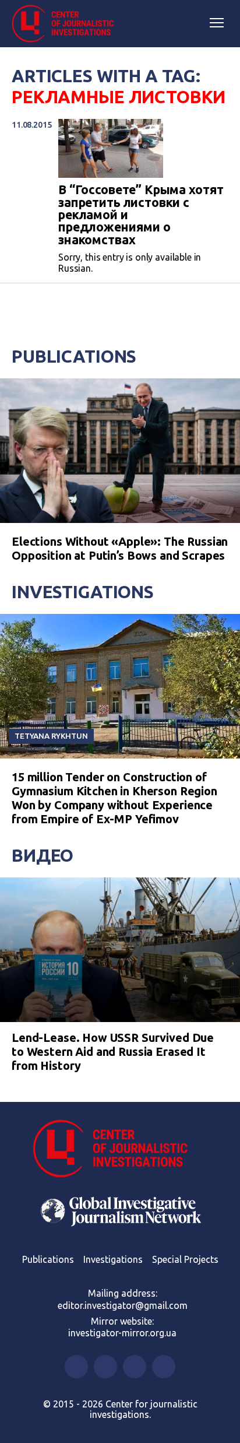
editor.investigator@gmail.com (123, 1305)
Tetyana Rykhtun (51, 735)
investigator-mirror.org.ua (122, 1333)
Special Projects (185, 1259)
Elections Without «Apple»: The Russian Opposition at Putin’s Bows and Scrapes (120, 548)
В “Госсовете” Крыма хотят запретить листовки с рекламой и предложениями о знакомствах (141, 215)
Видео (42, 855)
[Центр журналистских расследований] (67, 24)
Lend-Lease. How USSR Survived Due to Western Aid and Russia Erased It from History (113, 1051)
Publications (74, 356)
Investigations (83, 592)
